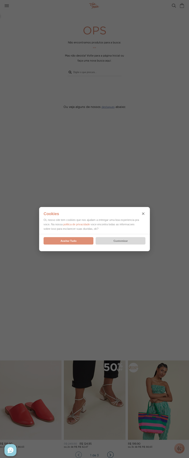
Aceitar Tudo (69, 240)
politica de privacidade (76, 224)
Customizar (121, 240)
